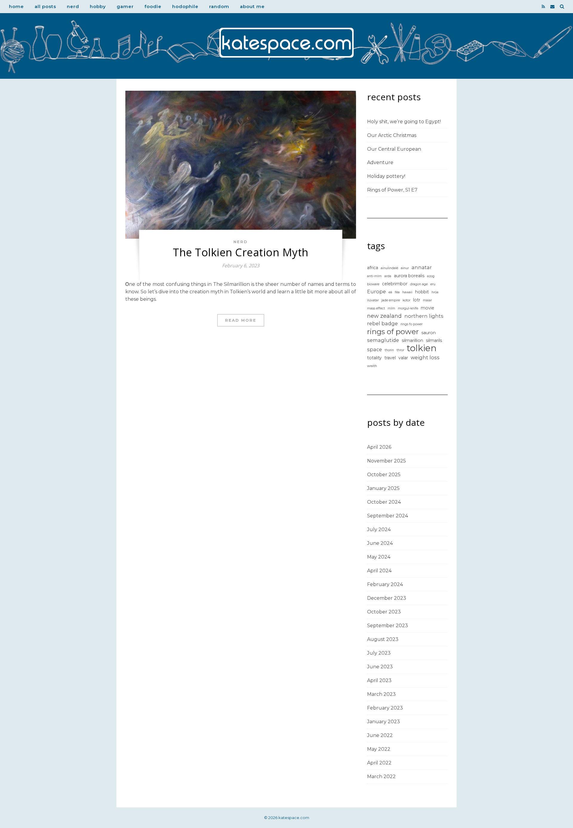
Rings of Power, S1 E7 (392, 190)
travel (390, 357)
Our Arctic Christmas (391, 135)
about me (252, 6)
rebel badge (382, 323)
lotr (416, 300)
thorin (389, 350)
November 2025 (386, 461)
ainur (405, 268)
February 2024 (385, 584)
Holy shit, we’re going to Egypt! (404, 121)
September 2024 (387, 516)
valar (403, 357)
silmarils (434, 340)
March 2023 (381, 694)
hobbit (422, 291)
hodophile (185, 6)
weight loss (425, 357)
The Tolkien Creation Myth (241, 252)
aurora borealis (409, 275)
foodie (152, 6)
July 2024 (379, 529)
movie (427, 308)
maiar (427, 300)
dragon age (419, 284)
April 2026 (379, 447)
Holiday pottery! (386, 176)
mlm (391, 308)
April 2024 (379, 570)
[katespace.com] (286, 43)
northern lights (423, 316)
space (374, 349)
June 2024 (380, 543)
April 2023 (379, 680)
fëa (397, 292)
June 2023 (380, 667)
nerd (73, 6)
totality (374, 357)
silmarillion (412, 340)
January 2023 (383, 721)
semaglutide (383, 340)
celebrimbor (394, 283)
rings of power (393, 331)
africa (372, 267)
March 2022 (381, 776)
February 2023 (385, 708)
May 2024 (378, 557)
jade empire (390, 300)
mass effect (376, 308)
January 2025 (383, 488)
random (219, 6)
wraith (372, 366)
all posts (45, 6)
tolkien (422, 348)
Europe (376, 291)
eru (432, 284)
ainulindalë (389, 268)
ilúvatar (373, 300)
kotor (406, 300)
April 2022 (379, 763)
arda (387, 276)
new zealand (384, 315)
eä (390, 292)
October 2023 (384, 612)
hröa (435, 292)
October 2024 (384, 502)
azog (431, 276)
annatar (422, 267)
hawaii (407, 292)
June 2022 (380, 735)
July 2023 (379, 653)
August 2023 (382, 639)
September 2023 (387, 625)
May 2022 (378, 749)
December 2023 (386, 598)
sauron (428, 332)
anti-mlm (374, 276)
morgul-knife (408, 308)
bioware (373, 284)
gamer (125, 6)
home (16, 6)
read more (240, 320)
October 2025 (384, 474)
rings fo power (412, 324)
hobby (98, 6)
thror (400, 350)
